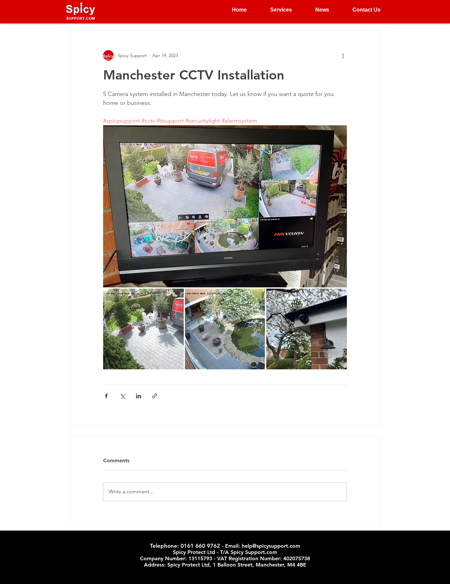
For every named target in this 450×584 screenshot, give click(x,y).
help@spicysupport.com (271, 546)
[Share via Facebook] (106, 396)
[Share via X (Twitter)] (122, 396)
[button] (274, 10)
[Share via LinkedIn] (138, 396)
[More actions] (343, 55)
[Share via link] (155, 396)
